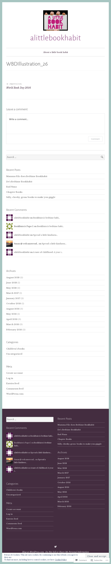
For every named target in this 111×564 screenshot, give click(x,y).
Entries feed (12, 383)
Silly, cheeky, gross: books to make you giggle (30, 197)
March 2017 (12, 293)
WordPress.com (14, 394)
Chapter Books (14, 192)
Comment (95, 139)
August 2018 (12, 277)
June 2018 (11, 282)
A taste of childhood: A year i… (48, 252)
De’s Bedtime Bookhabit (19, 181)
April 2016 (11, 319)
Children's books (15, 348)
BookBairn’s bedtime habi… (46, 218)
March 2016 (12, 324)
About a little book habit (55, 52)
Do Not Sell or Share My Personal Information (67, 552)
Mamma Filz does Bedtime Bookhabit (26, 176)
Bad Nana (11, 186)
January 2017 (13, 298)
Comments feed (15, 388)
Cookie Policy (61, 560)
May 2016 (11, 314)
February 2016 (14, 329)
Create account (14, 373)
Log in (9, 378)
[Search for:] (55, 157)
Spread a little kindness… (45, 235)
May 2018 (11, 288)
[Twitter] (55, 546)
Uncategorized (14, 354)
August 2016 (12, 308)
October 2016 (13, 303)
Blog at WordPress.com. (33, 552)
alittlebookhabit (55, 38)
